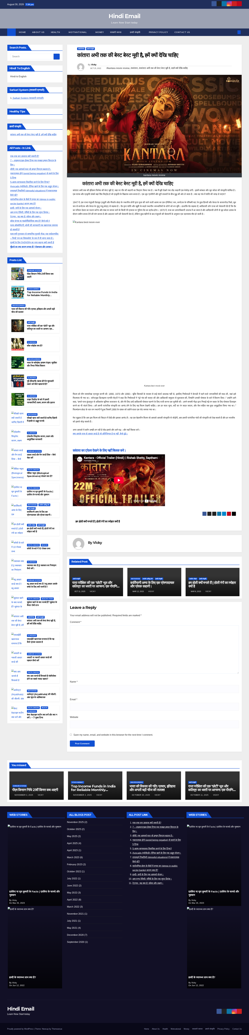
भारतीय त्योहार (31, 525)
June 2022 (72, 885)
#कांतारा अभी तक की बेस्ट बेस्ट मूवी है (154, 68)
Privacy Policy (158, 32)
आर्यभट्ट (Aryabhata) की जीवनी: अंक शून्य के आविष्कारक (41, 696)
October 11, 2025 (199, 795)
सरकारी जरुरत (116, 32)
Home (22, 32)
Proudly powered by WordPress (20, 1029)
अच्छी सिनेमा (31, 617)
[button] (234, 32)
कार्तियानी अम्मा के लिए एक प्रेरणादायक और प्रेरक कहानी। (39, 513)
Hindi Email (124, 16)
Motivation (32, 414)
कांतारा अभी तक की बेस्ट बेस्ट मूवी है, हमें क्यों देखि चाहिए (33, 134)
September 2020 (75, 942)
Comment (75, 622)
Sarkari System (34, 270)
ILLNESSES (32, 342)
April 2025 (72, 843)
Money (99, 32)
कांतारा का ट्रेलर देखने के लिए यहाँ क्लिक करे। (99, 450)
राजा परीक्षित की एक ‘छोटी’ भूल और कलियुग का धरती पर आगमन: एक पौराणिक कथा (40, 328)
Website (74, 717)
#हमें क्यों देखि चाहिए (179, 68)
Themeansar (57, 1029)
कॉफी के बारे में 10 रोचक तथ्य (38, 548)
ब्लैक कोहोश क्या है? (35, 345)
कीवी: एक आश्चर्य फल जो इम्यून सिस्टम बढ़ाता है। (30, 169)
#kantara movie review (118, 68)
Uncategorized (18, 305)
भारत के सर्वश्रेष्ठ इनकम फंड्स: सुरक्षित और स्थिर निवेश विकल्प (42, 364)
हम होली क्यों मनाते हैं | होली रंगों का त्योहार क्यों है (97, 521)
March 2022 (73, 907)
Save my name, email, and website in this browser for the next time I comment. (113, 735)
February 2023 (74, 864)
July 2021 (72, 921)
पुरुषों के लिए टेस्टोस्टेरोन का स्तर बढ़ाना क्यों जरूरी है (32, 242)
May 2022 (72, 892)
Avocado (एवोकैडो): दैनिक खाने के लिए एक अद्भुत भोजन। (34, 186)
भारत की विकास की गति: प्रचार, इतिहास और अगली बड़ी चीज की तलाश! (152, 788)
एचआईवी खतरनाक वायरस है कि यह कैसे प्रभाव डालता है (40, 640)
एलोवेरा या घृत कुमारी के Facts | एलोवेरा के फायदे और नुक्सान (40, 493)
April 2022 (72, 899)
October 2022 (74, 871)
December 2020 (75, 935)
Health (56, 32)
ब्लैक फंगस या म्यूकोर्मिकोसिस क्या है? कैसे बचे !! (30, 221)
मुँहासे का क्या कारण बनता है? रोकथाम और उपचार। (31, 247)
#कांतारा (134, 68)
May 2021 (72, 928)
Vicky (93, 64)
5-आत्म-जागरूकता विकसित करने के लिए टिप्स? (30, 182)
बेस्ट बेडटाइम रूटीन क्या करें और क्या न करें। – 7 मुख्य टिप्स (42, 716)
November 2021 (75, 914)
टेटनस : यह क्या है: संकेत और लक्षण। (25, 216)
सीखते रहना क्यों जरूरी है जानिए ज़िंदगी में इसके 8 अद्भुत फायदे (42, 419)
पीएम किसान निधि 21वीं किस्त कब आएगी (35, 790)
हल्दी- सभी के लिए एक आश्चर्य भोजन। (26, 208)
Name (74, 682)
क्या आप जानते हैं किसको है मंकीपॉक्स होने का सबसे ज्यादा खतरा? (41, 677)
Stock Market (33, 289)
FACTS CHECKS (33, 469)
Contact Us (182, 32)
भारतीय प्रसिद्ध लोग (44, 505)
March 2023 (73, 857)
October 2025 (74, 829)
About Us (38, 32)
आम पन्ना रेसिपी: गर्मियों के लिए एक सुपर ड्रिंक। (30, 212)
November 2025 (75, 822)
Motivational (78, 32)
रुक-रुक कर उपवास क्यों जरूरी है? (24, 156)
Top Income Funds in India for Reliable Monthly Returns (42, 295)
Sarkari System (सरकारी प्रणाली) (28, 98)
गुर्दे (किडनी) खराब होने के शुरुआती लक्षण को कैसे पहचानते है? (40, 382)
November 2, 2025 (24, 795)
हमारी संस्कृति (135, 32)
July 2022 (72, 878)
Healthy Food (47, 599)
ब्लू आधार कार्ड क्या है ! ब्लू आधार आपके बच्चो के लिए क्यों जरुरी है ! (42, 585)
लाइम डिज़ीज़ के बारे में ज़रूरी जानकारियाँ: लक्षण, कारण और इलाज (41, 401)
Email (73, 699)
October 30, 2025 (141, 795)
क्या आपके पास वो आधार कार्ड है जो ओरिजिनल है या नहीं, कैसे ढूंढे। (100, 433)
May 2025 (72, 836)
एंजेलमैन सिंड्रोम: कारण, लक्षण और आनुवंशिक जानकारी (40, 438)
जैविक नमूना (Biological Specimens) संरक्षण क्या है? (39, 474)
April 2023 (72, 850)
